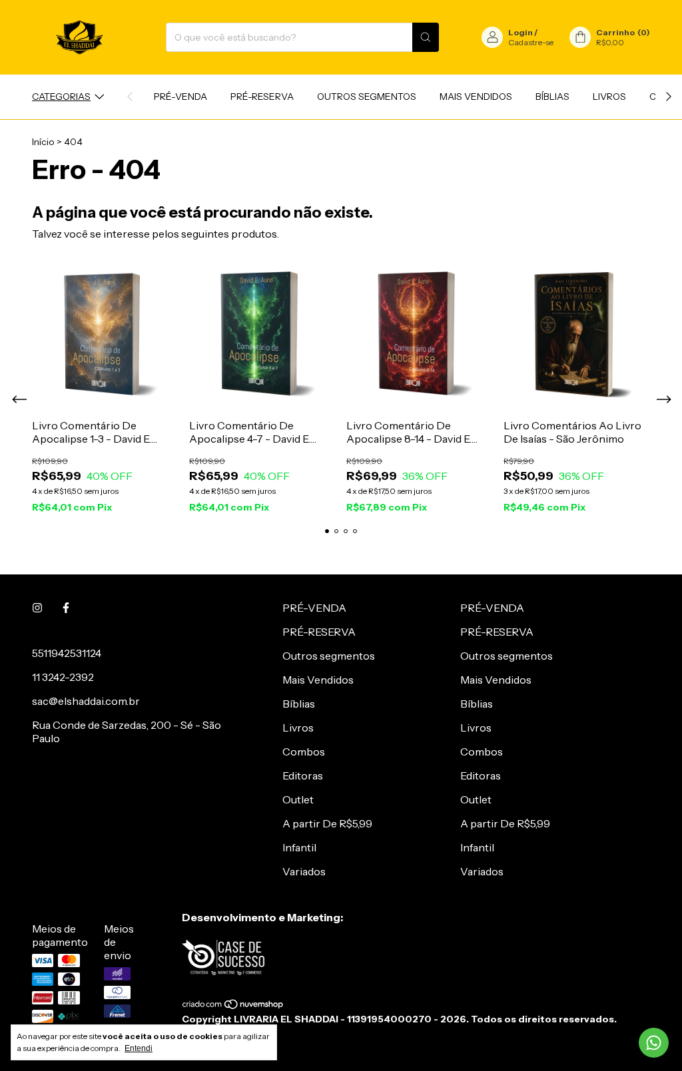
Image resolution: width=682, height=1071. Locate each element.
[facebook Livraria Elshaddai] (66, 607)
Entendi (139, 1048)
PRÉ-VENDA (180, 97)
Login (520, 32)
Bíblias (552, 97)
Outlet (298, 799)
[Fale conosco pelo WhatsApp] (654, 1043)
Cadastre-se (530, 42)
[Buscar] (425, 37)
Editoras (302, 775)
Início (43, 142)
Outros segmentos (366, 97)
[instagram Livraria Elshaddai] (37, 607)
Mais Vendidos (476, 97)
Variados (304, 871)
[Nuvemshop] (233, 1007)
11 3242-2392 (63, 677)
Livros (609, 97)
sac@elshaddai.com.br (86, 701)
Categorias (61, 97)
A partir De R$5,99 (327, 823)
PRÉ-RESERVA (262, 97)
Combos (303, 751)
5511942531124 (66, 653)
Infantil (299, 847)
